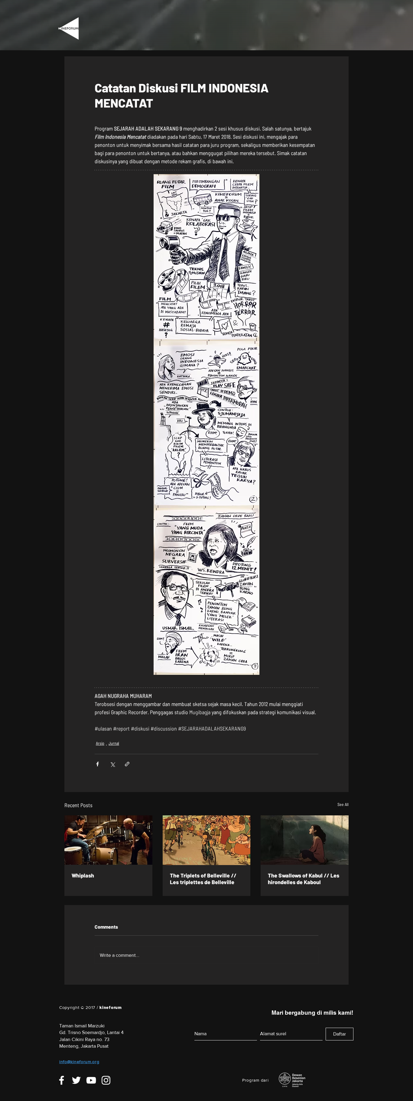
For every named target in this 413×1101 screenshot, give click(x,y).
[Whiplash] (108, 840)
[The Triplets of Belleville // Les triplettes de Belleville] (207, 840)
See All (343, 804)
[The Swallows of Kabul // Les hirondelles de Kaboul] (305, 840)
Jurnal (114, 743)
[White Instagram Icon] (106, 1080)
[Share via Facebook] (97, 764)
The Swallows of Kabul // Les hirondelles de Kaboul (303, 878)
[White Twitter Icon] (76, 1080)
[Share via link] (127, 764)
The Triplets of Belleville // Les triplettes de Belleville (203, 878)
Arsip (100, 743)
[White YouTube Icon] (91, 1080)
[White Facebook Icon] (61, 1080)
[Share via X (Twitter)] (112, 764)
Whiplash (83, 875)
